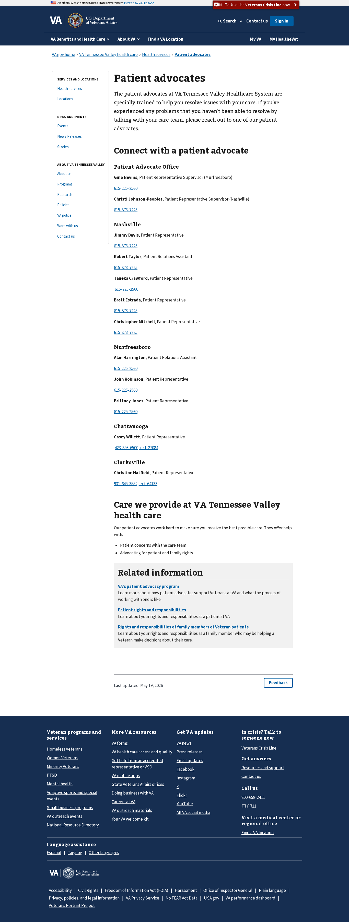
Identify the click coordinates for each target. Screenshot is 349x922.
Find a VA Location (165, 39)
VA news (184, 743)
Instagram (186, 778)
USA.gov (211, 898)
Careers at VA (123, 801)
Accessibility (60, 890)
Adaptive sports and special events (72, 796)
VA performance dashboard (250, 898)
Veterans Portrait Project (72, 905)
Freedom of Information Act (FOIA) (136, 890)
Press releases (190, 752)
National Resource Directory (73, 825)
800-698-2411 (253, 797)
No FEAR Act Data (181, 898)
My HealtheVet (284, 39)
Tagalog (75, 852)
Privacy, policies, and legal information (84, 898)
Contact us (257, 21)
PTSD (52, 775)
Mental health (60, 784)
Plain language (272, 890)
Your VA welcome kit (130, 819)
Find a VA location (257, 832)
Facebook (185, 769)
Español (54, 852)
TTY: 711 (248, 806)
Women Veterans (62, 758)
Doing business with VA (133, 793)
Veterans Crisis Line (258, 748)
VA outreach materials (132, 810)
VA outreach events (64, 816)
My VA (255, 39)
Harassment (186, 890)
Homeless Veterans (64, 749)
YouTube (185, 804)
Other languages (104, 852)
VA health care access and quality (142, 752)
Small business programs (70, 807)
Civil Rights (88, 890)
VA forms (120, 743)
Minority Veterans (63, 766)
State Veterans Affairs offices (138, 784)
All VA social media (193, 812)
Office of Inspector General (227, 890)
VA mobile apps (126, 775)
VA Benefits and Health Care (78, 39)
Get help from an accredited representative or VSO (137, 764)
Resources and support (262, 768)
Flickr (182, 795)
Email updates (190, 760)
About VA (126, 39)
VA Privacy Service (142, 898)
